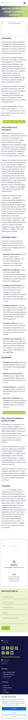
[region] (14, 707)
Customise (14, 712)
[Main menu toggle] (25, 3)
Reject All (14, 716)
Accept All (14, 708)
